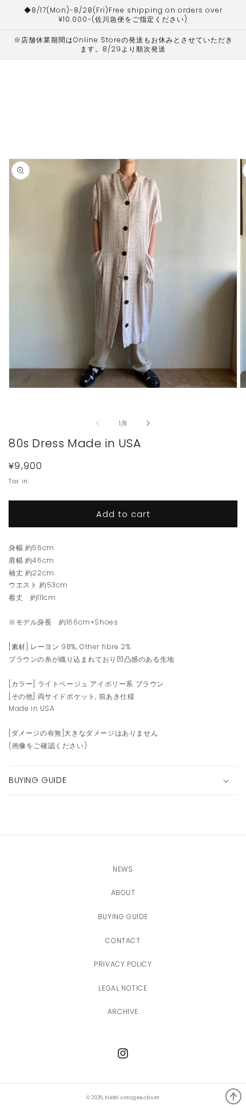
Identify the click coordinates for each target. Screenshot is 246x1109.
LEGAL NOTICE (122, 988)
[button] (123, 780)
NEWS (123, 869)
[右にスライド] (148, 423)
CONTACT (122, 940)
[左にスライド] (97, 423)
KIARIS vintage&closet (132, 1097)
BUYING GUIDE (123, 916)
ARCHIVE (123, 1011)
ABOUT (123, 892)
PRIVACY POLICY (123, 964)
